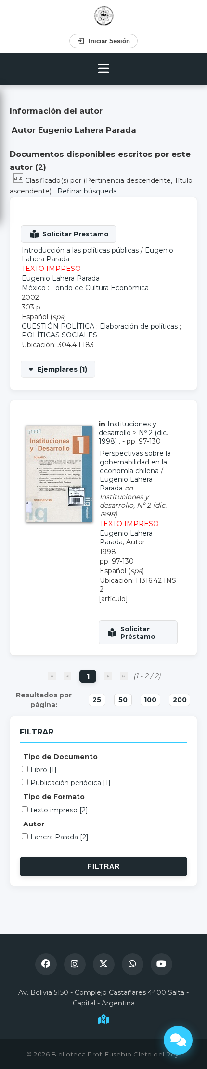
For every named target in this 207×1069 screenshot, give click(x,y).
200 (180, 699)
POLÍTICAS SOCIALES (59, 335)
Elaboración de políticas (139, 326)
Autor (33, 824)
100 (150, 699)
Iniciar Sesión (109, 41)
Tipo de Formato (54, 796)
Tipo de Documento (60, 756)
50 (123, 699)
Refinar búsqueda (87, 191)
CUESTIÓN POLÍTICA (58, 326)
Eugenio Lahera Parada (61, 278)
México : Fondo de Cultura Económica (85, 287)
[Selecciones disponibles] (19, 180)
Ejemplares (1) (62, 369)
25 (96, 699)
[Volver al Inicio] (104, 15)
